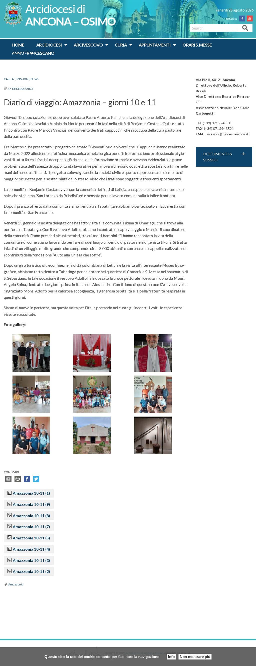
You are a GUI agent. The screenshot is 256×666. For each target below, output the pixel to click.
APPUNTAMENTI (154, 45)
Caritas (9, 79)
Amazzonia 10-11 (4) (31, 549)
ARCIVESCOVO (88, 45)
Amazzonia (15, 584)
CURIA (121, 45)
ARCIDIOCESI (49, 45)
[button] (224, 157)
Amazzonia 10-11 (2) (31, 571)
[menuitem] (18, 45)
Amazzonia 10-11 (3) (31, 560)
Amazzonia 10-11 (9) (31, 504)
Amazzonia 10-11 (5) (31, 537)
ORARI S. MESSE (197, 45)
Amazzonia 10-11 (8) (31, 515)
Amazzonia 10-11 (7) (31, 526)
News (34, 79)
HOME (18, 45)
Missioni (20, 56)
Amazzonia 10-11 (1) (31, 493)
